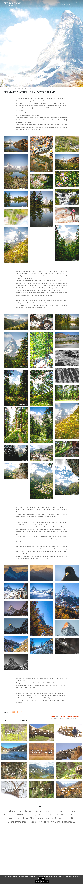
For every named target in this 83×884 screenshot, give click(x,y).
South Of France (72, 815)
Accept (37, 881)
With (61, 2)
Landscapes (62, 716)
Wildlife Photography (63, 822)
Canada (60, 811)
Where (55, 2)
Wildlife (44, 822)
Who (42, 2)
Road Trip (60, 815)
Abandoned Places (19, 811)
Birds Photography (49, 812)
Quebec (53, 815)
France (67, 812)
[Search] (72, 2)
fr (78, 2)
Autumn (36, 812)
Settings (42, 878)
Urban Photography (18, 822)
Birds (41, 812)
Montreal (19, 814)
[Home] (12, 3)
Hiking (73, 812)
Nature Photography (31, 815)
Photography (44, 815)
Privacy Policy (45, 881)
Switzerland (76, 716)
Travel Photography (33, 818)
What (48, 2)
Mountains (69, 716)
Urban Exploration (65, 818)
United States (49, 818)
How (67, 2)
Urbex (34, 822)
